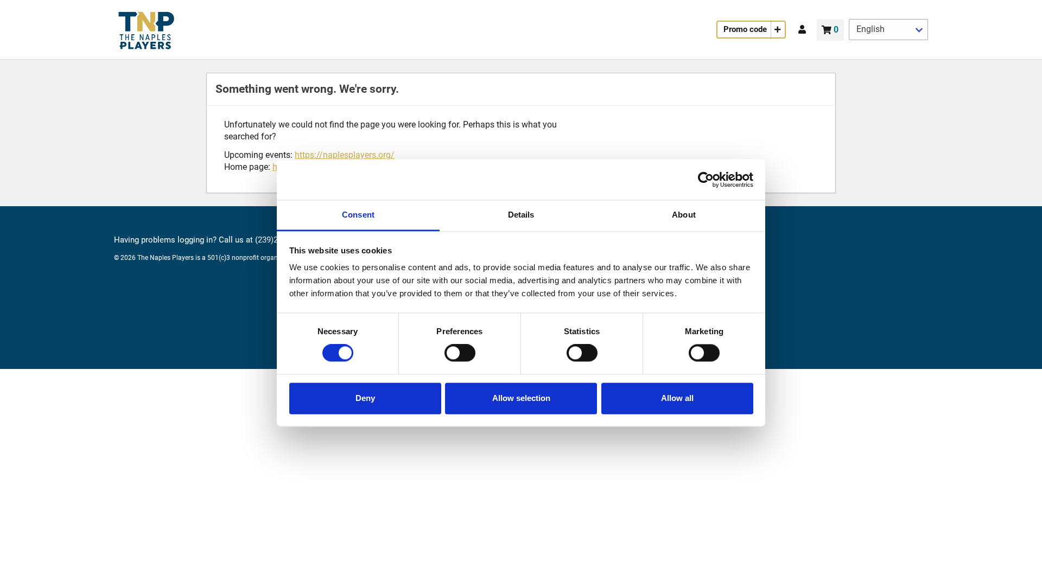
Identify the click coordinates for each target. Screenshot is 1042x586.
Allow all (677, 398)
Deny (365, 398)
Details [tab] (521, 214)
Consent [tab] (358, 214)
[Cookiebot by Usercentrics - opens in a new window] (705, 179)
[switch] (459, 353)
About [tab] (684, 214)
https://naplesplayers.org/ (345, 155)
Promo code (745, 29)
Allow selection (521, 398)
